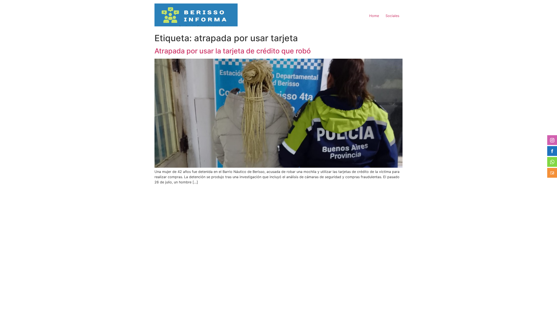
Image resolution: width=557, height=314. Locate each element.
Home (374, 16)
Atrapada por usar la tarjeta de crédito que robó (232, 51)
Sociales (392, 16)
